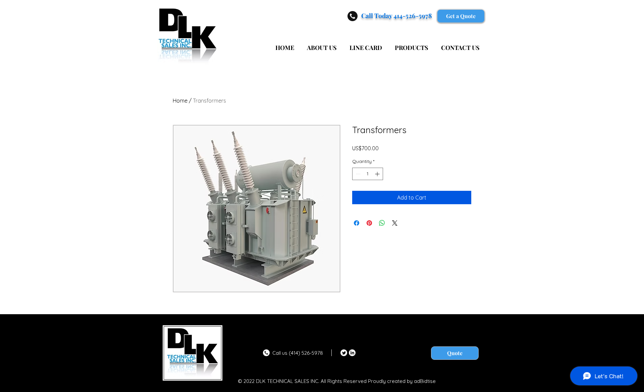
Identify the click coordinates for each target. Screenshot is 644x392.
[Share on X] (395, 223)
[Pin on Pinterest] (369, 223)
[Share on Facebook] (357, 223)
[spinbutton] (368, 174)
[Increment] (378, 174)
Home (180, 100)
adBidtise (425, 381)
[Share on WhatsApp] (382, 223)
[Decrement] (357, 174)
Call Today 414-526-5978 (396, 15)
